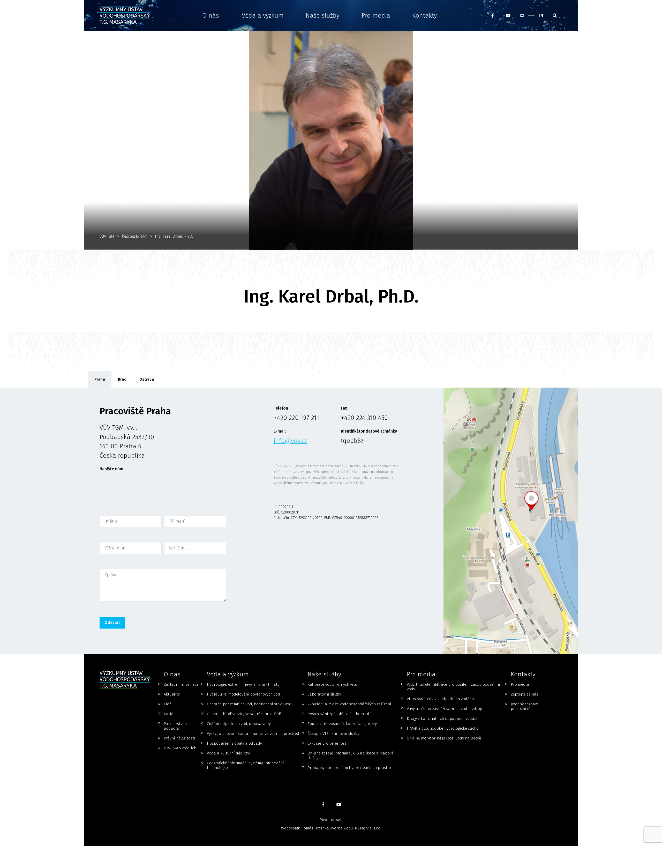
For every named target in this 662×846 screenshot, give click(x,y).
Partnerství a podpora (175, 726)
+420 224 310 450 (364, 417)
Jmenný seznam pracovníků (524, 706)
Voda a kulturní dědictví (228, 753)
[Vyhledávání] (554, 15)
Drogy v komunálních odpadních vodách (442, 718)
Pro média (376, 15)
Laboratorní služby (324, 694)
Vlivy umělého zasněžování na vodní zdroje (445, 708)
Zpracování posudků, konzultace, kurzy (342, 723)
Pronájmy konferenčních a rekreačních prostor (349, 767)
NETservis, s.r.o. (368, 828)
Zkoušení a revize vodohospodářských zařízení (349, 704)
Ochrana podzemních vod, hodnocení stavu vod (249, 704)
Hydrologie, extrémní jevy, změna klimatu (243, 684)
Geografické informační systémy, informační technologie (245, 765)
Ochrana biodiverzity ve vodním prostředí (244, 714)
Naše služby (322, 15)
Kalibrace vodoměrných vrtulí (333, 684)
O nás (210, 15)
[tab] (99, 379)
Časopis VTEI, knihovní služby (333, 733)
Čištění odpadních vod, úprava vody (239, 723)
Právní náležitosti (179, 738)
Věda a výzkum (263, 15)
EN (540, 15)
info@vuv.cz (290, 440)
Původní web (331, 819)
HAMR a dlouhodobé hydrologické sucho (443, 728)
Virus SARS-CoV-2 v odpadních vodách (440, 699)
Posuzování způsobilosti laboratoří (339, 714)
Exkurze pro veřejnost (326, 743)
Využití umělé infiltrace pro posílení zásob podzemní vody (453, 686)
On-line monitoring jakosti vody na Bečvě (444, 738)
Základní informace (181, 684)
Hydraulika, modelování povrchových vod (243, 694)
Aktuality (172, 694)
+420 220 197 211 (296, 417)
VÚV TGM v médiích (180, 748)
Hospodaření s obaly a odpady (234, 743)
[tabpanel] (331, 521)
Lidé (167, 704)
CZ (522, 15)
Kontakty (424, 15)
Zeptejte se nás (524, 694)
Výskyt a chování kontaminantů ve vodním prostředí (253, 733)
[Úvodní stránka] (126, 15)
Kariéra (170, 714)
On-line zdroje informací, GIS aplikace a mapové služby (350, 755)
